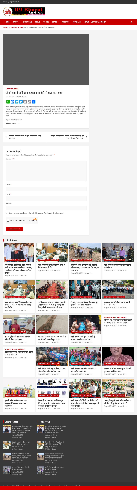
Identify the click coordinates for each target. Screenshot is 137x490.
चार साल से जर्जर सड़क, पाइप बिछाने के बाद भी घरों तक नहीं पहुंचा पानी (52, 338)
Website (9, 204)
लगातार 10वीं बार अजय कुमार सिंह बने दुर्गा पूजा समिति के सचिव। (117, 370)
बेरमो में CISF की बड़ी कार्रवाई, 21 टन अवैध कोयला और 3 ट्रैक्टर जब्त (51, 370)
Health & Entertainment (95, 22)
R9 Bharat (23, 97)
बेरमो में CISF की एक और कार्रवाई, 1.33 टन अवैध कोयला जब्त (83, 338)
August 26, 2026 (10, 276)
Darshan (77, 22)
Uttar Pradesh (12, 89)
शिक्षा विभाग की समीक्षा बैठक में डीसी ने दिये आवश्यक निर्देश (51, 266)
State (54, 22)
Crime (37, 22)
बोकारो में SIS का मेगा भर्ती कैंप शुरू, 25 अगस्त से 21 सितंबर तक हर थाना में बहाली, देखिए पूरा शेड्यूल (51, 403)
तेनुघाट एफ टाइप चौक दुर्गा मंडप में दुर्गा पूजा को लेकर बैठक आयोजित (84, 303)
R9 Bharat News (21, 276)
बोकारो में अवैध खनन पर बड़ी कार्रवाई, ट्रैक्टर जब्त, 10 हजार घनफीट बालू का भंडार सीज (85, 267)
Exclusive (27, 22)
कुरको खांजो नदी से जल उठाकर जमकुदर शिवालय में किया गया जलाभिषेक (16, 403)
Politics (65, 22)
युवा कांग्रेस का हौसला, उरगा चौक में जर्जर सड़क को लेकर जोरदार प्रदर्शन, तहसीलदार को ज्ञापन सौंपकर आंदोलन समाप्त (18, 269)
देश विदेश (46, 22)
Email (8, 194)
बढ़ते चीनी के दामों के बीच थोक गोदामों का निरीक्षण (21, 468)
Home (7, 22)
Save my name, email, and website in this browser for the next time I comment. (36, 213)
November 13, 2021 (12, 97)
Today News (44, 422)
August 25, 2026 (10, 357)
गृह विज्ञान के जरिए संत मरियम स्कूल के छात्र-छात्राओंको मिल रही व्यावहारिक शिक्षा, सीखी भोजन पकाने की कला (52, 305)
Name (8, 185)
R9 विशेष (15, 22)
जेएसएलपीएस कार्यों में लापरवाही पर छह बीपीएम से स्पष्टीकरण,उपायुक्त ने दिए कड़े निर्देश (18, 305)
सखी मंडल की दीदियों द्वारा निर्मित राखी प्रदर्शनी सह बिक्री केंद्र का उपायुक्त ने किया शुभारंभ (85, 403)
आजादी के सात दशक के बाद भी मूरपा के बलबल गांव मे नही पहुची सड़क (25, 137)
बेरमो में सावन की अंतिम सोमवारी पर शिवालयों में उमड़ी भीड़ (83, 370)
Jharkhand (20, 349)
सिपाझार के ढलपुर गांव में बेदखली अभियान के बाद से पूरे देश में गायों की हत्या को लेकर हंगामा (67, 137)
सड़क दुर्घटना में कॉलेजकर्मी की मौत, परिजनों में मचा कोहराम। (18, 338)
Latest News (11, 240)
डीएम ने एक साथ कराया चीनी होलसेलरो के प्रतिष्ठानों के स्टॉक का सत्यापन (118, 321)
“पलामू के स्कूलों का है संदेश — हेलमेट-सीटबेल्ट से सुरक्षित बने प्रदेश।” (117, 401)
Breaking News (10, 260)
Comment (10, 159)
